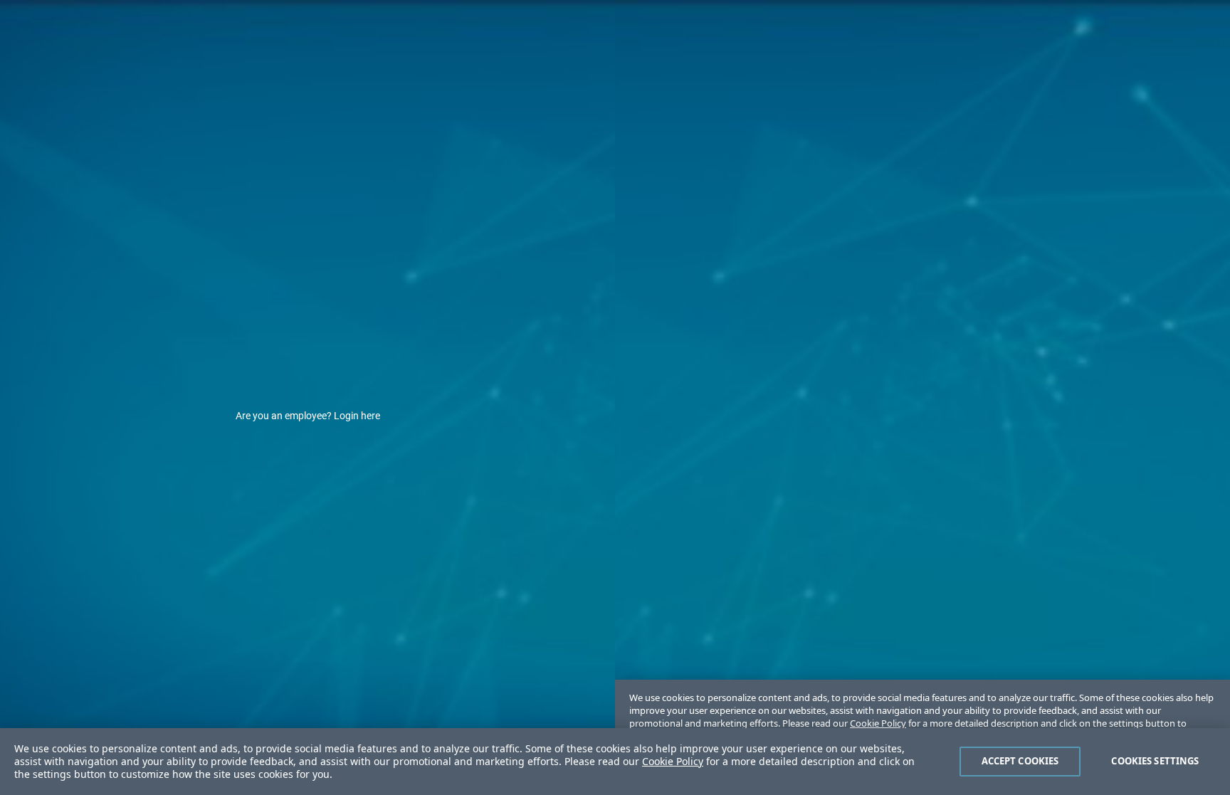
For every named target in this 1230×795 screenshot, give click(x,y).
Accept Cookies (1020, 760)
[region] (615, 761)
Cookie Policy (672, 761)
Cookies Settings (1155, 760)
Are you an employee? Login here (308, 415)
